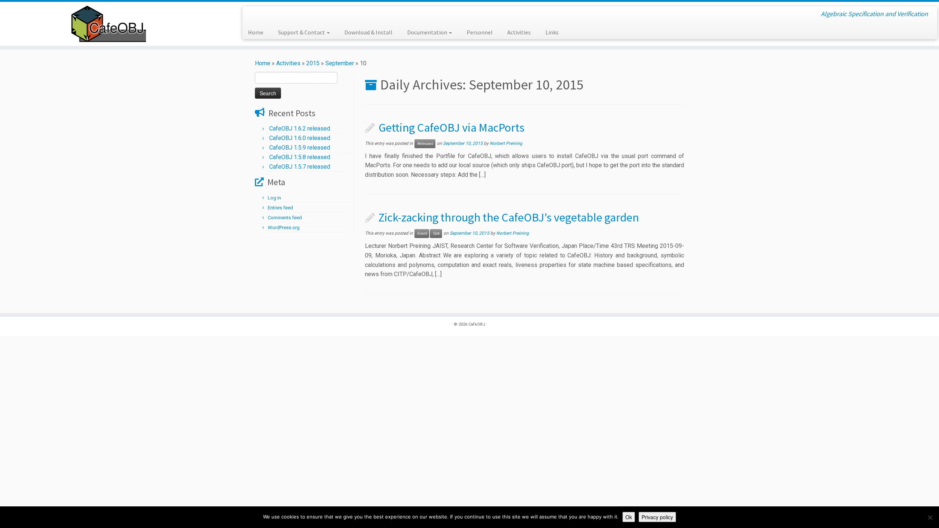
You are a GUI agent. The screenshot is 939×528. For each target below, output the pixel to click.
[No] (929, 517)
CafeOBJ (476, 324)
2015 (312, 63)
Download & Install (368, 32)
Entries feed (280, 207)
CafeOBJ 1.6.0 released (299, 138)
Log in (274, 198)
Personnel (480, 32)
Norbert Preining (506, 143)
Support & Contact (302, 32)
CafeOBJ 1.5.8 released (299, 157)
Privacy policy (657, 517)
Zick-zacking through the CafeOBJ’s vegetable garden (509, 217)
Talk (435, 233)
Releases (425, 143)
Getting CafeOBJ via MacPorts (452, 127)
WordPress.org (284, 227)
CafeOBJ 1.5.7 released (299, 166)
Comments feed (285, 217)
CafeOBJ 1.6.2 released (299, 128)
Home (255, 32)
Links (552, 32)
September (339, 63)
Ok (628, 517)
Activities (519, 32)
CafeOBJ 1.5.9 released (299, 147)
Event (422, 233)
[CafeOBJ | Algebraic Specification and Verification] (108, 24)
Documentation (427, 32)
